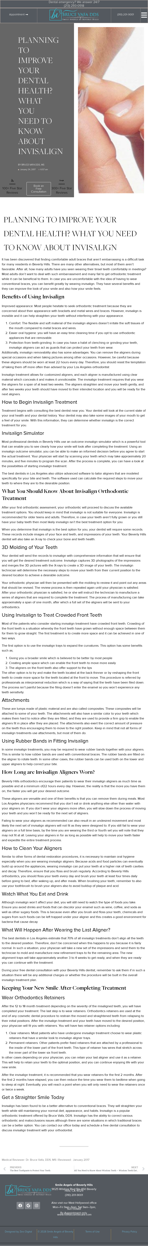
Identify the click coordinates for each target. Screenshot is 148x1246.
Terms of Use (92, 1231)
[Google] (28, 1205)
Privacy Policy (129, 1231)
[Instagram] (36, 1205)
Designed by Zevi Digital (18, 1231)
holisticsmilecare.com (78, 1214)
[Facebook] (20, 1205)
